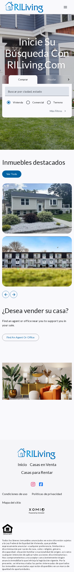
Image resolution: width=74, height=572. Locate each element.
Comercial (38, 102)
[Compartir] (56, 227)
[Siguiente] (13, 294)
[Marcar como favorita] (65, 227)
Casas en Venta (43, 464)
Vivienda (18, 102)
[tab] (23, 79)
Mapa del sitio (11, 502)
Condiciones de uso (14, 494)
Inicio (22, 464)
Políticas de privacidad (47, 494)
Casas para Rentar (37, 472)
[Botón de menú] (65, 7)
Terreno (58, 102)
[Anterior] (5, 294)
